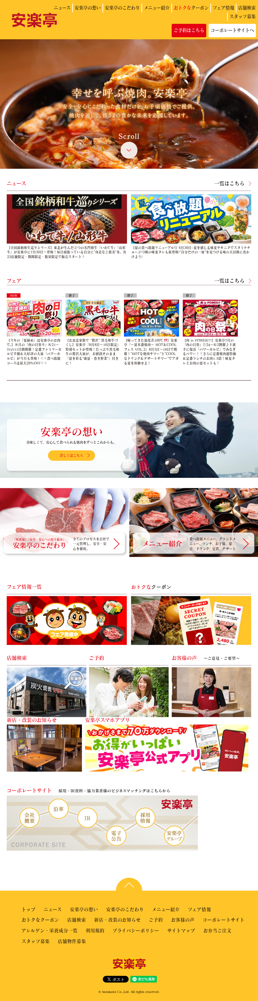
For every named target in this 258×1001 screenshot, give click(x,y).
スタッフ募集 (242, 16)
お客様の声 (183, 919)
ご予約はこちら (189, 30)
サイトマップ (181, 930)
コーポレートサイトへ (232, 30)
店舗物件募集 (72, 941)
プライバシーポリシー (136, 930)
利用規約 (95, 930)
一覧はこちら (229, 183)
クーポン (191, 7)
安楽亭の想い (88, 7)
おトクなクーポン (40, 919)
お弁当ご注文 (217, 930)
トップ (29, 909)
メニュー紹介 (157, 7)
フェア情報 (223, 7)
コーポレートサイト (224, 919)
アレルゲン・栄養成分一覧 (50, 930)
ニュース (62, 7)
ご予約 (156, 919)
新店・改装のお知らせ (117, 919)
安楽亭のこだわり (122, 7)
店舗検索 (247, 7)
